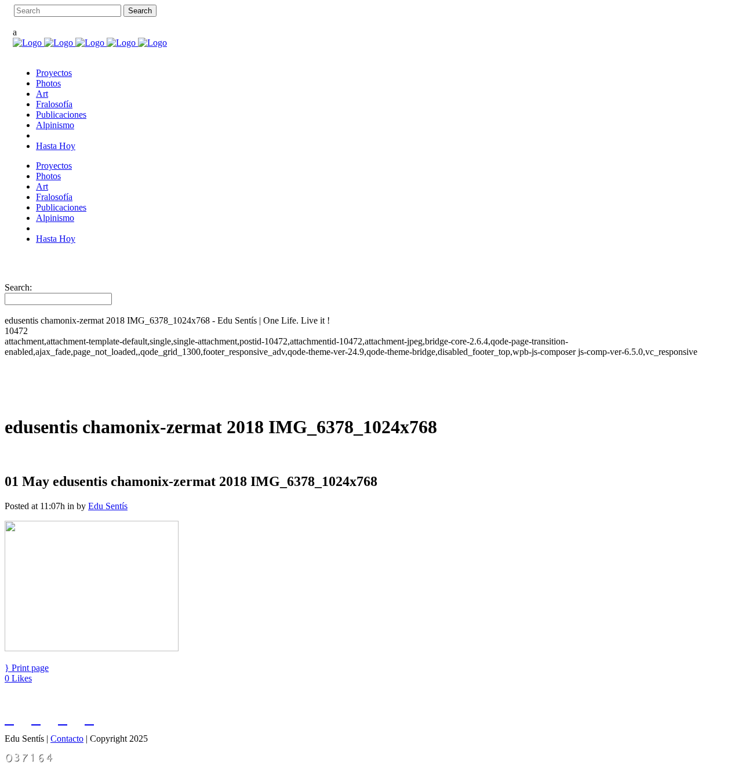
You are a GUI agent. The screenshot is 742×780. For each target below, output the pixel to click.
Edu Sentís (108, 506)
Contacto (66, 738)
